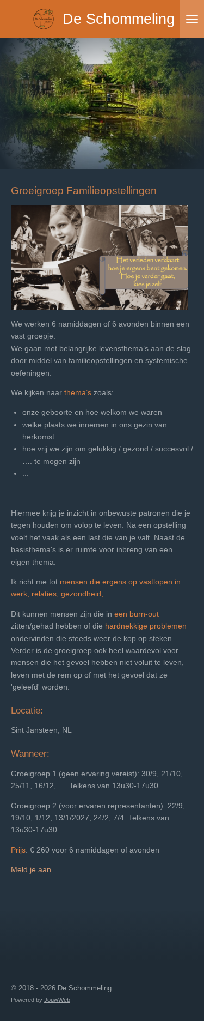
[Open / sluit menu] (192, 19)
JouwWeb (57, 999)
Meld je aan (32, 869)
